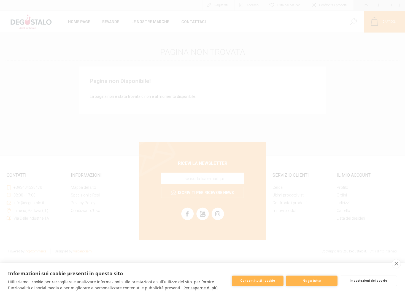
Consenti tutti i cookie (257, 280)
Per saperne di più (200, 287)
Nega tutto (312, 281)
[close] (396, 263)
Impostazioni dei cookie (368, 280)
